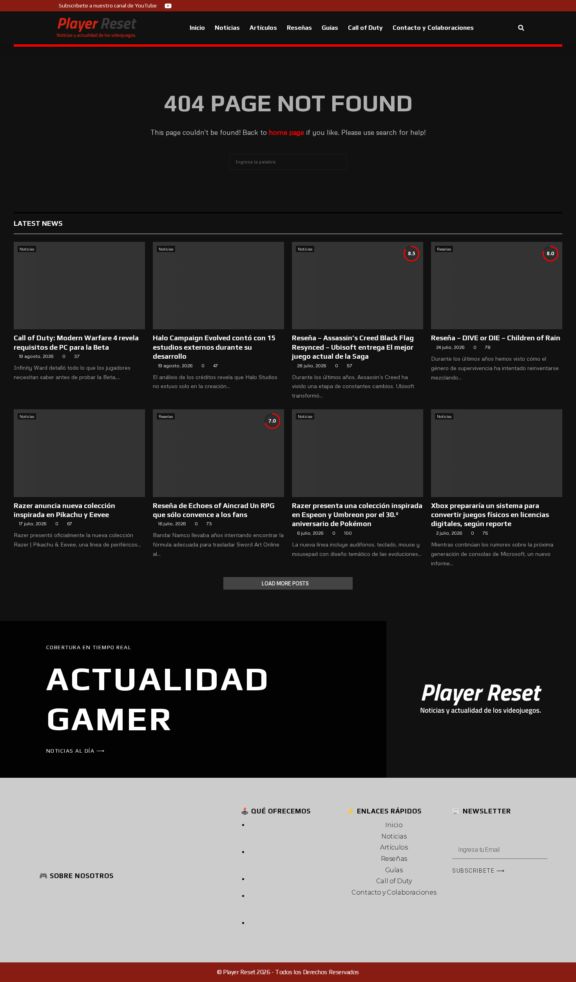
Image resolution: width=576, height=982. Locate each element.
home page (286, 132)
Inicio (197, 27)
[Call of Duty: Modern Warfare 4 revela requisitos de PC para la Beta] (79, 285)
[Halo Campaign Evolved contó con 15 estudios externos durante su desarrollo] (218, 285)
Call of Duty (365, 27)
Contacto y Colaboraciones (433, 27)
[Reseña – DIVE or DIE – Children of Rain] (496, 285)
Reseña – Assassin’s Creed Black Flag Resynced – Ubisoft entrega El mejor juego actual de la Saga (353, 347)
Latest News (38, 223)
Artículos (263, 27)
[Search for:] (288, 160)
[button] (521, 28)
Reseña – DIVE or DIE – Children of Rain (495, 338)
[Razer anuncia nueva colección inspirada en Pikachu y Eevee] (79, 453)
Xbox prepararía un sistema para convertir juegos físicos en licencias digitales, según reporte (490, 514)
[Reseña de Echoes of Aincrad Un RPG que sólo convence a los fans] (218, 453)
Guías (330, 27)
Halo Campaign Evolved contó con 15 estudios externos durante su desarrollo (214, 347)
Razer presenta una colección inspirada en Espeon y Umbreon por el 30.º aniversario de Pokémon (357, 514)
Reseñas (299, 27)
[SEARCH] (339, 162)
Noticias (227, 27)
